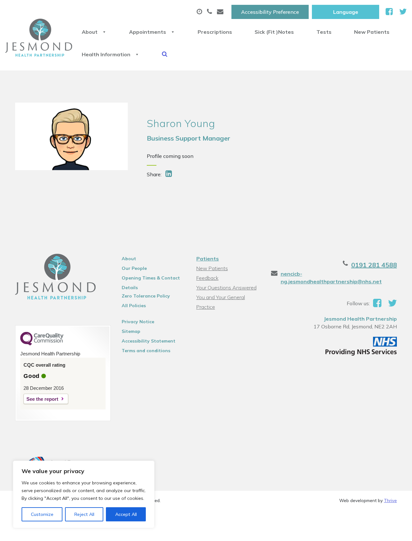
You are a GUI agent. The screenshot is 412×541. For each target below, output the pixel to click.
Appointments (147, 32)
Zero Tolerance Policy (146, 296)
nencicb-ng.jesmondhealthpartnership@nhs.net (331, 277)
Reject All (84, 514)
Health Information (106, 54)
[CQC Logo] (41, 343)
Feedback (207, 278)
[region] (83, 494)
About (90, 32)
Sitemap (131, 331)
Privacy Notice (138, 322)
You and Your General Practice (220, 298)
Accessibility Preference (270, 12)
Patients (207, 258)
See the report (42, 399)
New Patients (371, 32)
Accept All (126, 514)
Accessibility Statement (148, 341)
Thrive (390, 500)
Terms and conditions (146, 350)
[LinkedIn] (169, 174)
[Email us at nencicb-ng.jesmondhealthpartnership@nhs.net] (221, 12)
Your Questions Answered (226, 287)
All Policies (134, 305)
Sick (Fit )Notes (274, 32)
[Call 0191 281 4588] (210, 12)
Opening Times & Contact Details (151, 279)
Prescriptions (215, 32)
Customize (42, 514)
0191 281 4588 (374, 265)
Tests (324, 32)
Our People (134, 268)
